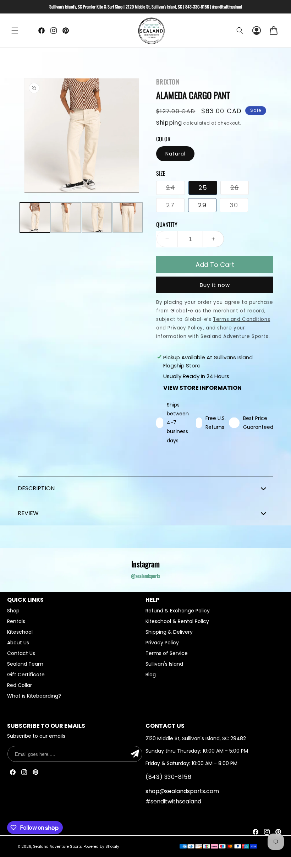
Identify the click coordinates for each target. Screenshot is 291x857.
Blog (151, 674)
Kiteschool (20, 631)
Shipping (169, 123)
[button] (15, 30)
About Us (18, 642)
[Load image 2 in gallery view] (66, 217)
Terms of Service (167, 653)
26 (239, 189)
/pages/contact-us (217, 726)
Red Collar (19, 685)
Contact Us (21, 653)
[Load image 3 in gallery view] (97, 217)
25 (202, 187)
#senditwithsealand (173, 801)
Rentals (16, 621)
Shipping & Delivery (169, 631)
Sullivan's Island (164, 663)
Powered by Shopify (101, 846)
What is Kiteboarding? (34, 695)
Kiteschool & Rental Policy (177, 621)
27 (175, 206)
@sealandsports (145, 575)
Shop (13, 611)
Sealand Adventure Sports (57, 846)
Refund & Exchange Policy (178, 611)
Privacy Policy (162, 642)
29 (202, 205)
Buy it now (215, 285)
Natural (175, 153)
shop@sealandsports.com (182, 791)
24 (175, 189)
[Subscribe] (134, 754)
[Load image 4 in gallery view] (127, 217)
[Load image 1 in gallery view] (35, 217)
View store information (202, 388)
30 (239, 206)
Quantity (166, 224)
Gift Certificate (26, 674)
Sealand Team (25, 663)
